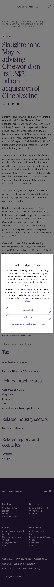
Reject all (28, 317)
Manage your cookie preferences (28, 324)
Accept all (28, 310)
